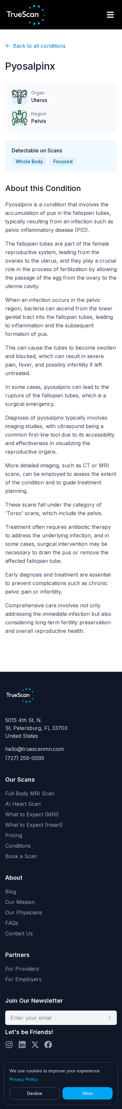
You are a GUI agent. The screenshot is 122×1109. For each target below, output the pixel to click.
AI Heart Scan (23, 804)
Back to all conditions (39, 46)
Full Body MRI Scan (29, 793)
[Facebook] (48, 1044)
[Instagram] (9, 1044)
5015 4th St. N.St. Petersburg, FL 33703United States (36, 728)
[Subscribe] (109, 1018)
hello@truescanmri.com (34, 749)
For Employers (23, 979)
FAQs (11, 923)
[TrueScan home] (31, 14)
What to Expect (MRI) (32, 814)
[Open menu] (110, 14)
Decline (34, 1093)
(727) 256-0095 (24, 758)
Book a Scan (21, 856)
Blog (10, 891)
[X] (35, 1044)
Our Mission (20, 902)
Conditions (18, 845)
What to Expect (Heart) (34, 825)
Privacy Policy (23, 1079)
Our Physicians (23, 912)
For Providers (22, 968)
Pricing (13, 835)
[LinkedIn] (22, 1044)
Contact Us (19, 933)
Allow (87, 1093)
